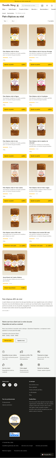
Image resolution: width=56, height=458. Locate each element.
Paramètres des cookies (20, 450)
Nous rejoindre (33, 387)
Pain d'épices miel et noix (10, 141)
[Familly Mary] (10, 5)
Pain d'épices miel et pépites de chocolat (38, 142)
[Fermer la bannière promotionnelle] (54, 1)
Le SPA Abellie (33, 392)
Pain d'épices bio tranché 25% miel (39, 232)
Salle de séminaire (7, 405)
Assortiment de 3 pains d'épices (12, 277)
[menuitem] (4, 9)
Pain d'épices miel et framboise (38, 96)
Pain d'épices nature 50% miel (11, 232)
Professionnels (6, 402)
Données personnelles (42, 445)
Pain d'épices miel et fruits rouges (39, 187)
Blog (30, 395)
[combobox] (30, 5)
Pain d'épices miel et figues (11, 96)
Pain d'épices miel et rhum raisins (13, 187)
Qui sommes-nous (34, 384)
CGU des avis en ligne (27, 445)
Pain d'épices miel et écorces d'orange (40, 51)
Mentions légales (6, 450)
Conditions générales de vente (10, 445)
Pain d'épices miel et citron (11, 51)
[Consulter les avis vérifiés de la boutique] (14, 434)
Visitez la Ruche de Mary (35, 390)
